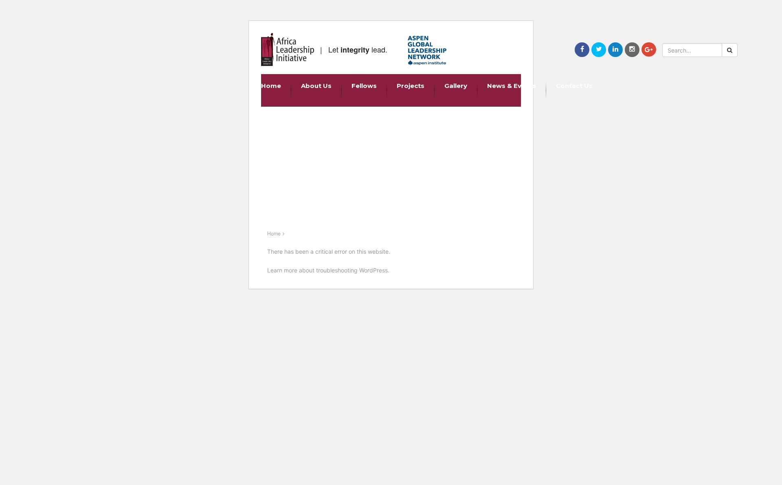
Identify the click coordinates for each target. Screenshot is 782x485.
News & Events (511, 86)
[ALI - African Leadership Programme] (287, 49)
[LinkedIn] (615, 49)
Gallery (455, 86)
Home (271, 86)
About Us (316, 86)
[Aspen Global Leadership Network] (427, 51)
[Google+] (648, 49)
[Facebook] (582, 49)
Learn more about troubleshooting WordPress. (328, 270)
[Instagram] (632, 49)
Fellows (364, 86)
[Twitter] (598, 49)
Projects (410, 86)
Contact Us (574, 86)
